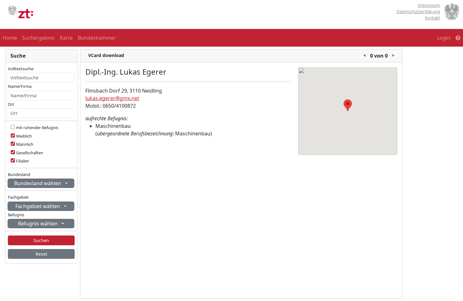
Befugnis (16, 215)
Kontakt (432, 18)
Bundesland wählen (38, 183)
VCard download (106, 55)
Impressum (429, 5)
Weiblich (24, 136)
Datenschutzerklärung (418, 11)
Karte (66, 37)
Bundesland (19, 174)
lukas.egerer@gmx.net (112, 98)
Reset (41, 254)
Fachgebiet (18, 197)
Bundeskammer (97, 37)
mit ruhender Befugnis (37, 127)
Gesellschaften (29, 153)
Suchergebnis (38, 37)
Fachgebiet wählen (38, 206)
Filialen (22, 161)
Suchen (41, 240)
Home (10, 37)
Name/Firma (19, 86)
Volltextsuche (20, 68)
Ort (11, 104)
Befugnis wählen (38, 223)
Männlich (24, 144)
